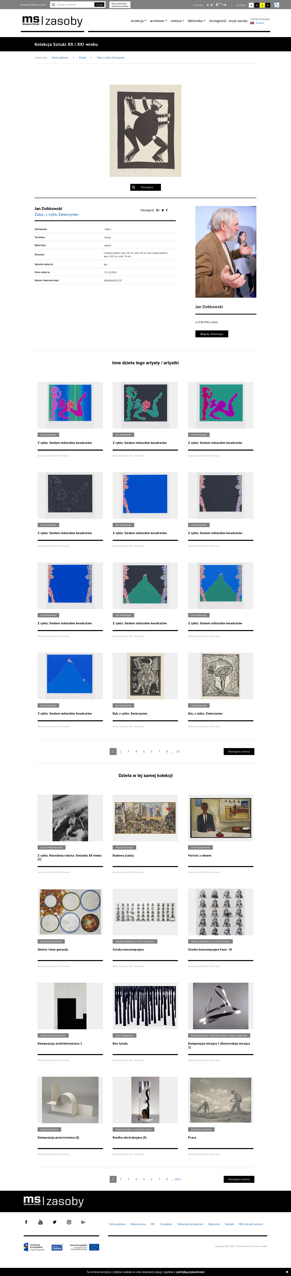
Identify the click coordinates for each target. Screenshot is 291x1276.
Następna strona (239, 751)
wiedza (176, 20)
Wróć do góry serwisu (252, 1224)
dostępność (218, 20)
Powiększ (147, 187)
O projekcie (166, 1224)
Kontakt (229, 1224)
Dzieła (83, 57)
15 (178, 751)
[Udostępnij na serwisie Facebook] (166, 210)
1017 (178, 1179)
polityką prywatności (190, 1272)
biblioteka (195, 20)
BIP (153, 1224)
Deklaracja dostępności (190, 1224)
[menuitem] (139, 21)
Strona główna (60, 57)
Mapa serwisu (138, 1224)
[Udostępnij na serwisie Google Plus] (158, 210)
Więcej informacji (211, 334)
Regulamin (214, 1224)
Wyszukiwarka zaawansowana (119, 5)
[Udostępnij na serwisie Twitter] (163, 210)
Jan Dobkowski (48, 208)
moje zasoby (238, 20)
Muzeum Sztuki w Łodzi (33, 4)
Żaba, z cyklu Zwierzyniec (111, 57)
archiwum (157, 20)
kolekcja (137, 20)
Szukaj (99, 4)
